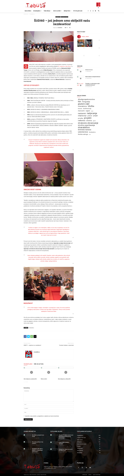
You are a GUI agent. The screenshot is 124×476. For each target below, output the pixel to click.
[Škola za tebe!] (48, 372)
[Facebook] (88, 11)
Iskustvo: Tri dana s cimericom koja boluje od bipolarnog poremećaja (66, 436)
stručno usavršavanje (86, 125)
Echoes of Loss (89, 69)
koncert (80, 108)
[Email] (35, 336)
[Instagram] (90, 11)
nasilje (92, 111)
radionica (81, 120)
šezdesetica (31, 327)
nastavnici (82, 113)
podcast (89, 115)
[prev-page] (24, 382)
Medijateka (67, 11)
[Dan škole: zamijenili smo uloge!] (27, 436)
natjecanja (92, 113)
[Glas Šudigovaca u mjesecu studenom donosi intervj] (88, 43)
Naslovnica (28, 11)
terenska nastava (84, 129)
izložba (91, 106)
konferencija (87, 108)
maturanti (81, 111)
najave (88, 111)
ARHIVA (89, 474)
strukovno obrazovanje (88, 123)
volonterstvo (83, 132)
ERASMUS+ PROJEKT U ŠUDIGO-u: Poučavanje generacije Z (37, 450)
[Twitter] (28, 336)
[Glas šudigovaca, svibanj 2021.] (66, 372)
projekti (87, 118)
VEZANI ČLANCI (28, 364)
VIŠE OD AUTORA (38, 364)
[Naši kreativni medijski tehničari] (80, 78)
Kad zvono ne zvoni (64, 16)
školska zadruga (83, 134)
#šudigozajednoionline (86, 99)
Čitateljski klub (77, 11)
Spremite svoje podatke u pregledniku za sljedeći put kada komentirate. (42, 416)
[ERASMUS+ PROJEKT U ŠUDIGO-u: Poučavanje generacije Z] (27, 450)
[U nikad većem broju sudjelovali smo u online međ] (81, 51)
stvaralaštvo (84, 127)
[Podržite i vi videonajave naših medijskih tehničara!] (80, 85)
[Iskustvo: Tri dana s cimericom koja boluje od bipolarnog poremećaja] (54, 436)
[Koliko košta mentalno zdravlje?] (54, 444)
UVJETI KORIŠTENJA (96, 474)
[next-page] (27, 382)
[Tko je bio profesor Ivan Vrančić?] (27, 443)
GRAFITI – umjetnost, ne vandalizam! (32, 345)
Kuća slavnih (57, 11)
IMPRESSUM (84, 474)
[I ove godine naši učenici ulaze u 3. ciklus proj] (88, 58)
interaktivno (82, 106)
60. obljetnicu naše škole (64, 66)
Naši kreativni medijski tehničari (92, 76)
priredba (80, 118)
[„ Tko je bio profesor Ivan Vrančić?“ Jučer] (96, 43)
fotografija (86, 101)
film (79, 101)
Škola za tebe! (44, 378)
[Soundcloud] (93, 11)
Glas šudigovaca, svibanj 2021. (64, 378)
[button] (98, 11)
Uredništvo (60, 27)
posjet (95, 115)
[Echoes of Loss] (80, 71)
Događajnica (36, 11)
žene (90, 134)
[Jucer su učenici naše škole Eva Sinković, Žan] (96, 51)
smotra (89, 120)
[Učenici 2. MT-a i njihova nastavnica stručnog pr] (81, 58)
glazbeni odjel (83, 104)
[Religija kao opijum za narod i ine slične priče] (54, 451)
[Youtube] (95, 11)
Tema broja (47, 11)
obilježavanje (82, 115)
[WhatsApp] (31, 336)
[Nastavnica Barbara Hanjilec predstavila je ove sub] (96, 58)
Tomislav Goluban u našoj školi (66, 345)
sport (94, 120)
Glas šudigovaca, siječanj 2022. (30, 378)
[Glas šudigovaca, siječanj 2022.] (31, 372)
